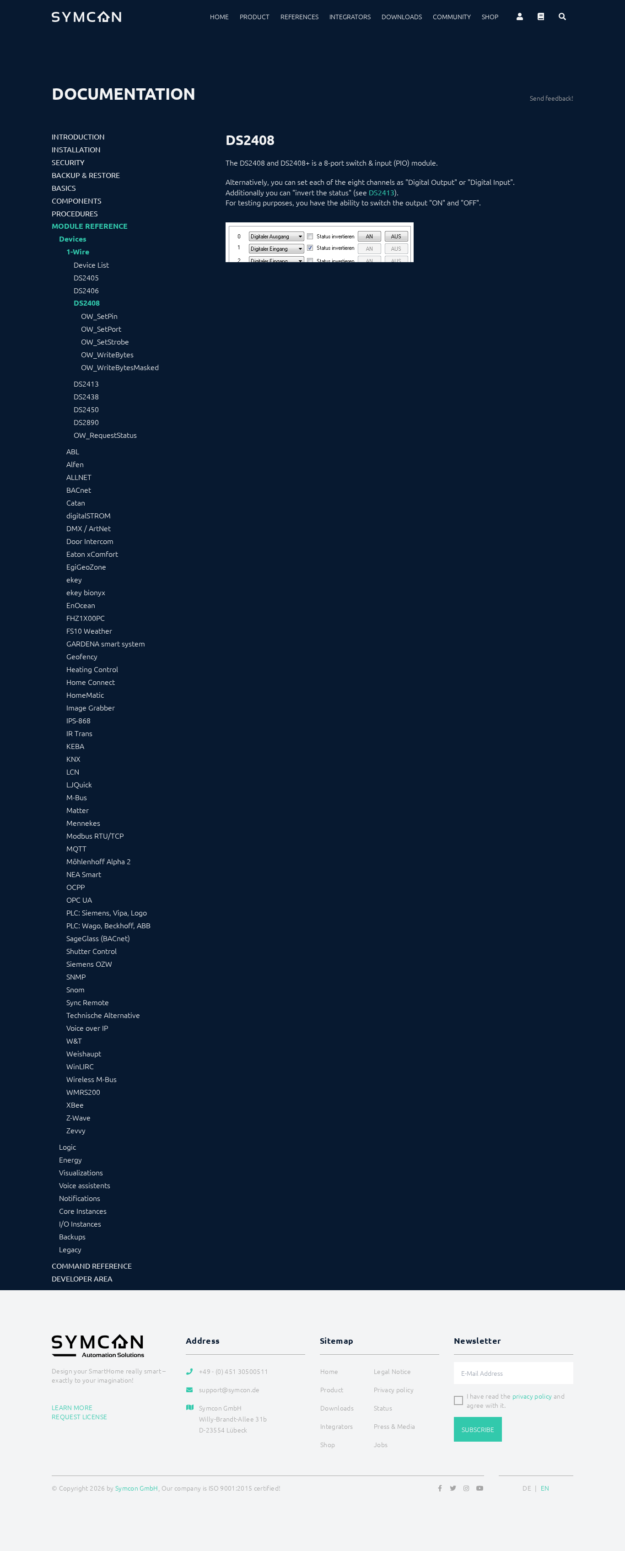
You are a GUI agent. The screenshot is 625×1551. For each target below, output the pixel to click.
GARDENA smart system (105, 643)
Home (219, 16)
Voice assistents (84, 1185)
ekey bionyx (85, 592)
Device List (91, 264)
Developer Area (82, 1278)
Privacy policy (394, 1389)
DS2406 (86, 290)
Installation (76, 149)
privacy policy (532, 1395)
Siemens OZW (89, 963)
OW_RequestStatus (105, 434)
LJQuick (79, 784)
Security (68, 162)
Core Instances (83, 1210)
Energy (70, 1159)
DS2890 (86, 421)
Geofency (81, 656)
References (299, 16)
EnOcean (80, 604)
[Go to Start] (606, 1499)
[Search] (562, 16)
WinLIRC (80, 1066)
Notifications (79, 1197)
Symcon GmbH (136, 1487)
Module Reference (90, 226)
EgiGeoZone (86, 566)
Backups (72, 1236)
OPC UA (79, 899)
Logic (67, 1146)
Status (383, 1407)
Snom (75, 989)
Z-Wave (78, 1117)
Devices (72, 238)
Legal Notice (392, 1371)
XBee (75, 1104)
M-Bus (76, 797)
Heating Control (92, 668)
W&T (74, 1040)
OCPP (75, 886)
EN (545, 1487)
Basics (64, 187)
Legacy (70, 1249)
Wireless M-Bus (91, 1078)
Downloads (402, 16)
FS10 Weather (89, 630)
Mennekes (83, 822)
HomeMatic (85, 694)
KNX (73, 758)
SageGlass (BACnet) (98, 937)
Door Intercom (89, 540)
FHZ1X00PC (85, 617)
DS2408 (87, 302)
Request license (79, 1416)
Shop (490, 16)
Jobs (381, 1444)
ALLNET (79, 476)
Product (254, 16)
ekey (74, 579)
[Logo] (86, 16)
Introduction (78, 136)
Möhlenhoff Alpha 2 (98, 861)
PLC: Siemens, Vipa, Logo (106, 912)
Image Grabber (90, 707)
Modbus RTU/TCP (95, 835)
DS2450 (86, 409)
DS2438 (86, 396)
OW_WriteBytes (107, 354)
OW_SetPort (101, 328)
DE (527, 1487)
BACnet (78, 489)
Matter (77, 809)
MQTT (76, 848)
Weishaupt (83, 1053)
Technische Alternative (103, 1014)
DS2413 (86, 383)
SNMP (76, 976)
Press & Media (394, 1426)
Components (77, 200)
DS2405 (86, 277)
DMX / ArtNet (88, 528)
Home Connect (90, 681)
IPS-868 (78, 720)
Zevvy (76, 1130)
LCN (72, 771)
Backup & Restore (86, 174)
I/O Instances (80, 1223)
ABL (72, 451)
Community (452, 16)
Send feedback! (551, 97)
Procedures (75, 213)
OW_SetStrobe (105, 341)
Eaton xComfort (92, 553)
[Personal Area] (519, 16)
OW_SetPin (99, 315)
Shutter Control (91, 950)
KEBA (75, 745)
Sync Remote (87, 1002)
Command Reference (92, 1265)
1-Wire (77, 251)
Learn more (72, 1407)
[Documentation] (540, 16)
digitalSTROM (88, 515)
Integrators (350, 16)
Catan (75, 502)
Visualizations (81, 1172)
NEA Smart (83, 873)
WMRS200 (83, 1091)
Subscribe (478, 1429)
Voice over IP (87, 1027)
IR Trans (79, 733)
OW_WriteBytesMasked (120, 367)
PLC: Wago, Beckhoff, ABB (108, 925)
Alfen (75, 464)
